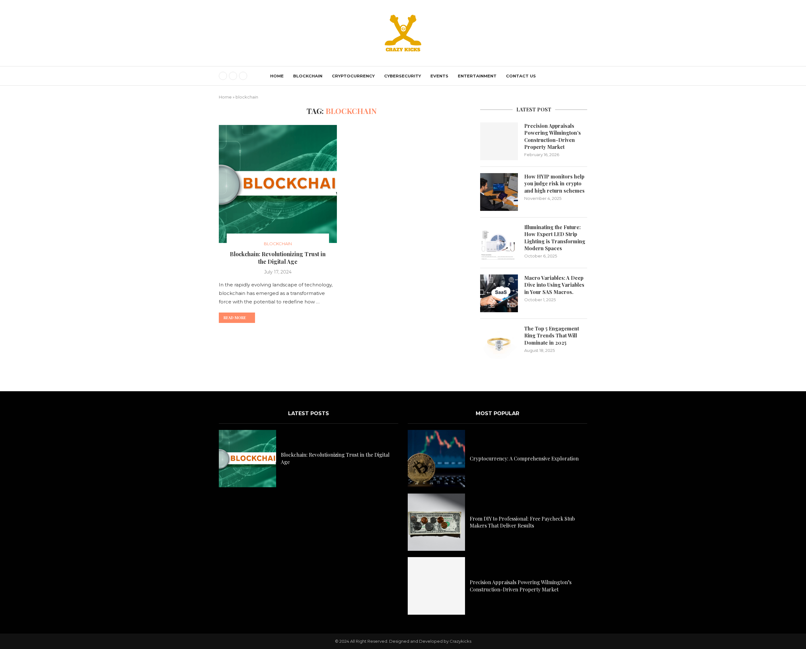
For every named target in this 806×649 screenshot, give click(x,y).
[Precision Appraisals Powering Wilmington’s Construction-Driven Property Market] (499, 141)
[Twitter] (233, 76)
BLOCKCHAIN (307, 75)
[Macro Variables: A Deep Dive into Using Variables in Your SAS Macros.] (499, 293)
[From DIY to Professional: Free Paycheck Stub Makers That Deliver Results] (436, 522)
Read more (235, 317)
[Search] (584, 76)
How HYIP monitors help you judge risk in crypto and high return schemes (554, 183)
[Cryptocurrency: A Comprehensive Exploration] (436, 458)
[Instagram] (243, 76)
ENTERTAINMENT (477, 75)
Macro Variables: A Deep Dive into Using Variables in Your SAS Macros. (554, 284)
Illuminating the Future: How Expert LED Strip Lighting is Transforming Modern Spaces (554, 237)
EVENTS (439, 75)
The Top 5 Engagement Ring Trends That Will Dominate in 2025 (551, 335)
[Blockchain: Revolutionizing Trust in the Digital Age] (278, 184)
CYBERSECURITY (402, 75)
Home (225, 96)
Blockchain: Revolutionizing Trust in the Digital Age (278, 257)
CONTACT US (521, 75)
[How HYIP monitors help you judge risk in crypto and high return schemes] (499, 192)
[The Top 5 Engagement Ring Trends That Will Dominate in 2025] (499, 344)
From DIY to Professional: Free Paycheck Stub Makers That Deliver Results (522, 522)
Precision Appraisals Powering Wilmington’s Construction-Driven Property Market (552, 136)
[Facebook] (223, 76)
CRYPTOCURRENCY (353, 75)
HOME (277, 75)
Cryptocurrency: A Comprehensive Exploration (524, 458)
